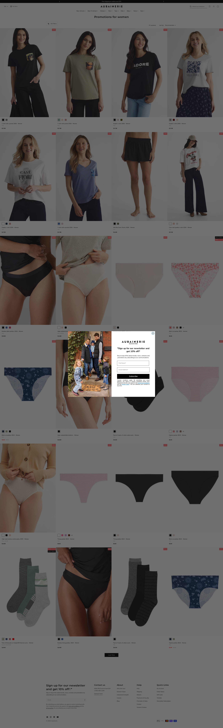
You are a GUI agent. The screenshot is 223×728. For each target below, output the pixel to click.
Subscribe (133, 376)
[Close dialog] (153, 333)
